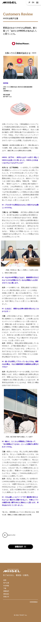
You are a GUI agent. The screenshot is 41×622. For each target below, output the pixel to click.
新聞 (4, 580)
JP (29, 2)
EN (33, 2)
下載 (4, 588)
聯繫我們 (6, 591)
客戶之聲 (6, 583)
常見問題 (6, 585)
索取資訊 (6, 594)
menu (37, 2)
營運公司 (6, 596)
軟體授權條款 (34, 602)
